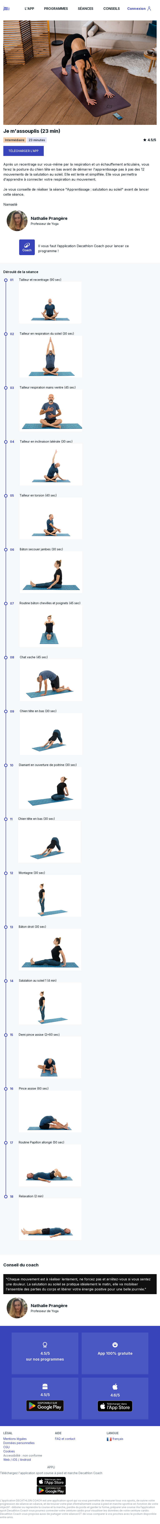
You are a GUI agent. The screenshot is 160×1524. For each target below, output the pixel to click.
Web (6, 1459)
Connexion (139, 9)
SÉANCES (85, 8)
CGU (6, 1447)
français (117, 1438)
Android (25, 1459)
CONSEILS (111, 8)
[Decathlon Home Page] (6, 8)
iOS (14, 1459)
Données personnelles (19, 1443)
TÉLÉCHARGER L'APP (23, 151)
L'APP (29, 8)
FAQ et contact (65, 1438)
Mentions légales (15, 1438)
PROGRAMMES (56, 8)
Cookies (9, 1451)
